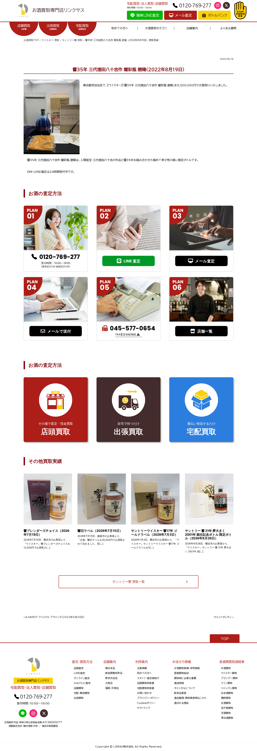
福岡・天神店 (112, 688)
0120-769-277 (195, 5)
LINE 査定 (132, 261)
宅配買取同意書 (145, 688)
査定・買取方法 (82, 661)
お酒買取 (226, 668)
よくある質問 (228, 28)
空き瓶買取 (227, 708)
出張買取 (53, 27)
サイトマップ (143, 708)
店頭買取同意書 (145, 683)
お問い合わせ (144, 693)
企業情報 (142, 668)
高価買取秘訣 (181, 673)
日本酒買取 (227, 693)
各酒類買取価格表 (231, 661)
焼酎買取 (226, 698)
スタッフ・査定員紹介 (148, 678)
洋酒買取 (226, 713)
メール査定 (183, 15)
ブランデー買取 (229, 678)
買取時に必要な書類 (185, 678)
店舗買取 (23, 27)
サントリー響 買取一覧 (128, 581)
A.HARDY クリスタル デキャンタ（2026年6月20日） (54, 617)
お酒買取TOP (31, 40)
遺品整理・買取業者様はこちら (190, 698)
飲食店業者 (180, 693)
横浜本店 (110, 668)
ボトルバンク (217, 15)
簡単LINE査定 (147, 15)
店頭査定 (79, 668)
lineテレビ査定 (82, 683)
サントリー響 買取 (72, 40)
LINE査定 (79, 673)
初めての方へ (119, 28)
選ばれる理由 (181, 703)
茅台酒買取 (227, 718)
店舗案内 (192, 28)
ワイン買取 (226, 683)
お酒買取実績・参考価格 (187, 668)
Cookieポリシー (146, 703)
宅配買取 (82, 27)
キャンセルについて (184, 688)
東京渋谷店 (111, 678)
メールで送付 (59, 331)
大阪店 (109, 683)
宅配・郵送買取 (82, 693)
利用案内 (141, 661)
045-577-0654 (132, 328)
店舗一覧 (205, 331)
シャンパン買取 (229, 688)
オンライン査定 (82, 678)
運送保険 (179, 683)
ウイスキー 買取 (50, 40)
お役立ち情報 (181, 661)
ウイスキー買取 (229, 673)
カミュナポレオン (223, 617)
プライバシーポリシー (148, 698)
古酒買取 (226, 703)
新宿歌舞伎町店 (113, 673)
